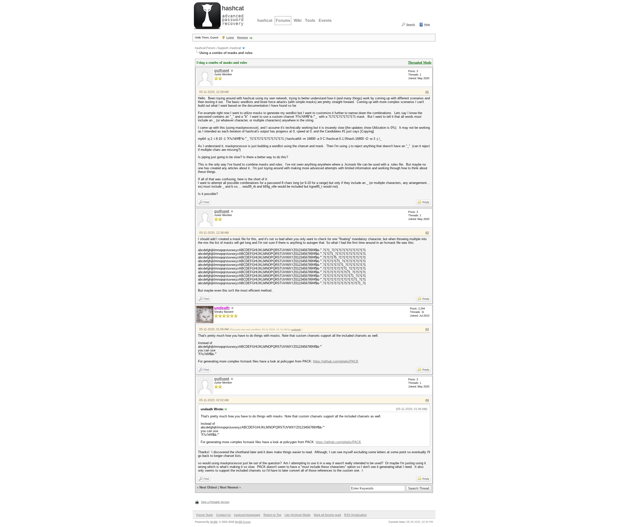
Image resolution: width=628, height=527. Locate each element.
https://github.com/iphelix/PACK (335, 361)
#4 (427, 400)
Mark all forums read (327, 515)
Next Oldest (208, 487)
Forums (283, 20)
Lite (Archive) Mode (298, 515)
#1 (427, 92)
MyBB (213, 521)
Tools (310, 20)
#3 (427, 329)
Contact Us (223, 515)
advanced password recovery (232, 15)
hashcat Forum (205, 48)
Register (242, 37)
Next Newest (229, 487)
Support (222, 48)
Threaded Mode (420, 62)
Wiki (297, 20)
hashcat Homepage (247, 515)
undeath (296, 329)
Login (230, 37)
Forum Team (204, 515)
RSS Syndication (355, 515)
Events (325, 20)
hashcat (264, 20)
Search (410, 24)
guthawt (221, 70)
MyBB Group (242, 521)
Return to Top (272, 515)
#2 (427, 232)
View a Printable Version (215, 502)
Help (427, 24)
